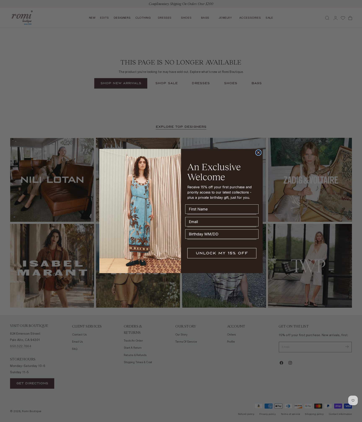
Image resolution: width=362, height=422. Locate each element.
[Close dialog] (258, 152)
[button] (221, 253)
